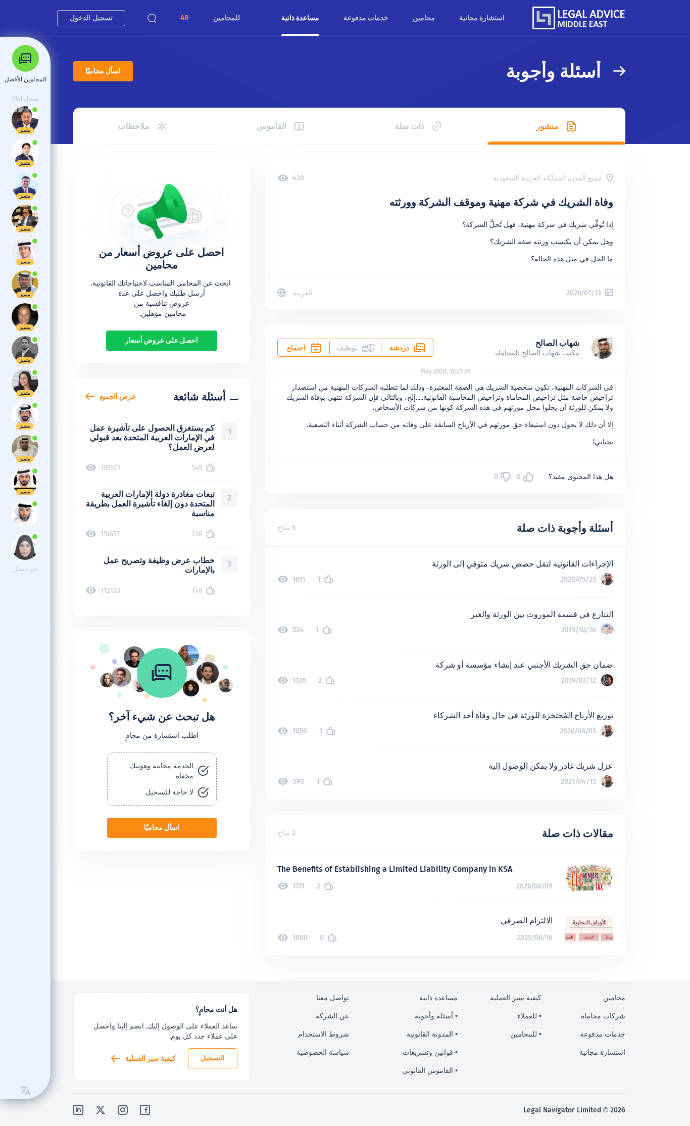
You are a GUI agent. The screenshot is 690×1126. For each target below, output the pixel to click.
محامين (424, 18)
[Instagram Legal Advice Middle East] (123, 1110)
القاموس (271, 126)
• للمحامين (525, 1034)
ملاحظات (134, 126)
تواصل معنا (332, 998)
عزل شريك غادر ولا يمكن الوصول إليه (550, 766)
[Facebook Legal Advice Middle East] (145, 1110)
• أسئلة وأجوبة (436, 1016)
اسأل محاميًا (103, 71)
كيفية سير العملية (150, 1058)
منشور (547, 126)
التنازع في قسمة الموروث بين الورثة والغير (542, 614)
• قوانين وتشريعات (430, 1052)
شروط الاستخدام (323, 1034)
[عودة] (613, 71)
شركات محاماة (603, 1016)
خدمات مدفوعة (365, 18)
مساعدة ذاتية (300, 18)
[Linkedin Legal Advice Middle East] (78, 1110)
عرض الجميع (118, 396)
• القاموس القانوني (430, 1070)
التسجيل (213, 1058)
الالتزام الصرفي (527, 920)
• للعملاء (529, 1016)
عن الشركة (332, 1016)
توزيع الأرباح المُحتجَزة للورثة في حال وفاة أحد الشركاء (523, 715)
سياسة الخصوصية (323, 1052)
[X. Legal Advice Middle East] (100, 1110)
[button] (184, 18)
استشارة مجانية (482, 18)
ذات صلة (409, 126)
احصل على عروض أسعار (161, 340)
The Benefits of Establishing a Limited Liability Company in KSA (394, 869)
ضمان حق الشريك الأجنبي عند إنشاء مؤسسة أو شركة (524, 665)
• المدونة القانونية (432, 1034)
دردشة (399, 348)
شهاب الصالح (557, 343)
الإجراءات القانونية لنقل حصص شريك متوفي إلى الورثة (522, 564)
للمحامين (226, 18)
